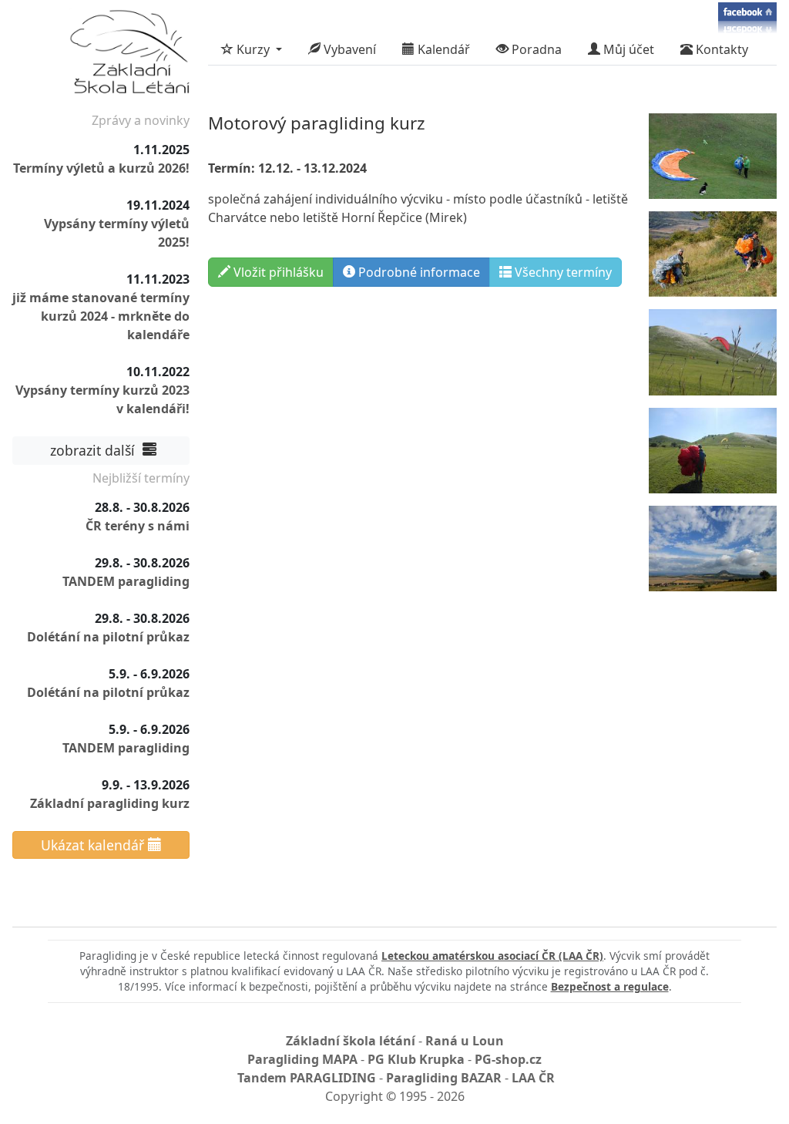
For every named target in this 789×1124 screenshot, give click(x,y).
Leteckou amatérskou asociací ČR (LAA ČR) (492, 955)
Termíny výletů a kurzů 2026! (101, 168)
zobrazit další (94, 450)
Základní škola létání (350, 1040)
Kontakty (720, 49)
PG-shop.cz (508, 1059)
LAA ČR (533, 1077)
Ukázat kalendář (94, 845)
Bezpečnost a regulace (610, 986)
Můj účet (627, 49)
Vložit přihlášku (277, 272)
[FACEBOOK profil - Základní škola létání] (747, 16)
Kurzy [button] (253, 49)
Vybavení (348, 49)
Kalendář (442, 49)
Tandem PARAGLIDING (306, 1077)
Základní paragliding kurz (110, 803)
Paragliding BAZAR (444, 1077)
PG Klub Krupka (416, 1059)
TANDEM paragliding (126, 581)
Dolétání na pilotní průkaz (108, 636)
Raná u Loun (464, 1040)
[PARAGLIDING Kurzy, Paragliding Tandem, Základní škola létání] (129, 55)
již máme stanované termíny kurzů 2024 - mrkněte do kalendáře (101, 316)
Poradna (535, 49)
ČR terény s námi (138, 525)
